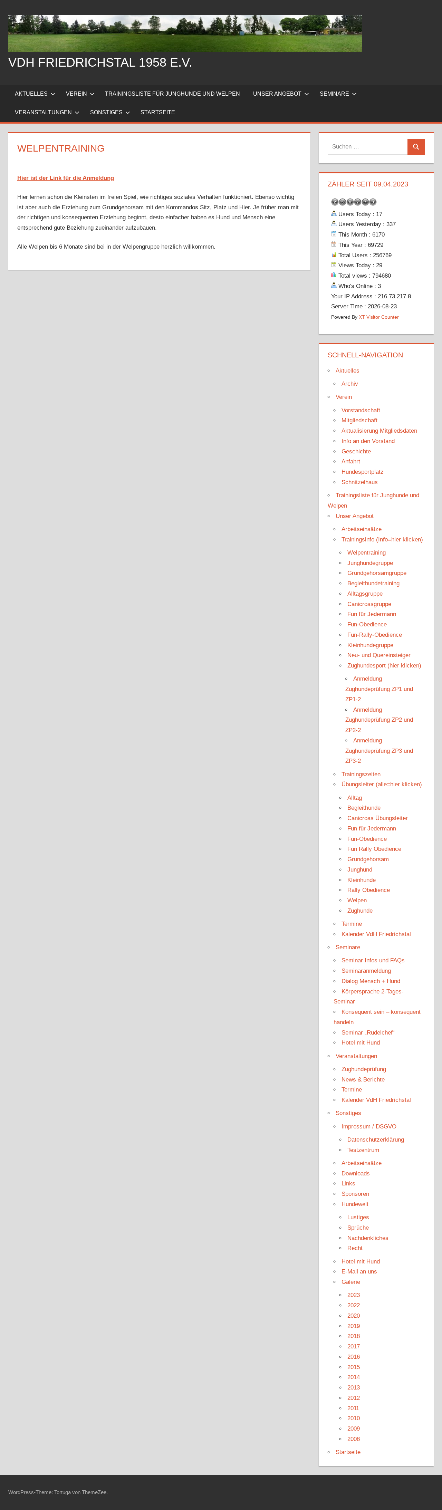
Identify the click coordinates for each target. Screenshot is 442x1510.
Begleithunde (364, 808)
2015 (353, 1367)
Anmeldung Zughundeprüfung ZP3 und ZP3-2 (379, 750)
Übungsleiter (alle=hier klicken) (382, 784)
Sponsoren (355, 1194)
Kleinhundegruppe (370, 645)
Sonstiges (106, 112)
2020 (353, 1315)
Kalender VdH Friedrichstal (376, 934)
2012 (353, 1398)
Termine (352, 924)
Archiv (350, 384)
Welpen (357, 900)
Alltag (354, 798)
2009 (353, 1428)
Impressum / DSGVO (369, 1126)
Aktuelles (31, 94)
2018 (353, 1336)
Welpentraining (366, 552)
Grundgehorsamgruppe (376, 573)
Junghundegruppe (370, 563)
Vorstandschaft (361, 410)
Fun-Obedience (367, 624)
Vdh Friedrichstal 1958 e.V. (100, 62)
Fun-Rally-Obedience (374, 635)
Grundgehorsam (368, 859)
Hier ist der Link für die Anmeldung (65, 178)
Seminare (334, 94)
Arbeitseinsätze (362, 529)
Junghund (359, 869)
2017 (353, 1346)
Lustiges (358, 1217)
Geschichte (356, 451)
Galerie (351, 1282)
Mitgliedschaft (359, 420)
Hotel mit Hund (361, 1042)
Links (348, 1183)
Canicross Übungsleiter (377, 818)
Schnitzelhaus (360, 482)
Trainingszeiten (361, 774)
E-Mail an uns (359, 1271)
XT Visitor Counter (379, 317)
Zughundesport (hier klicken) (384, 665)
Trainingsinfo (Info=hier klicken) (382, 539)
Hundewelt (355, 1204)
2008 (353, 1439)
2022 (353, 1305)
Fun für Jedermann (371, 614)
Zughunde (360, 910)
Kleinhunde (361, 880)
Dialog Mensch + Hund (371, 981)
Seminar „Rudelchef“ (368, 1032)
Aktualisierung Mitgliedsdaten (379, 430)
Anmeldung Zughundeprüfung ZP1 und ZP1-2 (379, 689)
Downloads (356, 1173)
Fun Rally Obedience (374, 849)
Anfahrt (351, 461)
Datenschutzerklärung (375, 1139)
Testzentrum (363, 1150)
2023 (353, 1295)
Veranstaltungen (43, 112)
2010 (353, 1418)
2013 (353, 1387)
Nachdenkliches (367, 1238)
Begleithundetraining (373, 583)
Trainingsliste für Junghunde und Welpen (172, 94)
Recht (355, 1248)
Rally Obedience (368, 890)
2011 (353, 1408)
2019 (353, 1326)
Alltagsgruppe (365, 593)
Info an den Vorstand (368, 441)
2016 (353, 1357)
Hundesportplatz (363, 472)
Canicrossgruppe (369, 604)
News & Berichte (363, 1079)
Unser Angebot (277, 94)
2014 (353, 1377)
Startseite (158, 112)
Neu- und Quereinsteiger (379, 655)
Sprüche (358, 1227)
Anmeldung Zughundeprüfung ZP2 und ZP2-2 (379, 720)
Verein (76, 94)
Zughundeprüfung (364, 1069)
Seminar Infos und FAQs (373, 960)
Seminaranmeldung (366, 971)
